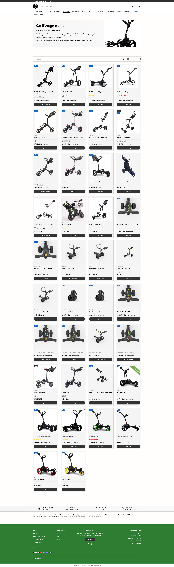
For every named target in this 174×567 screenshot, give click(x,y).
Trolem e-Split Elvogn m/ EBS (125, 181)
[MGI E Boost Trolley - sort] (100, 165)
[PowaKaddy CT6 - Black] (100, 336)
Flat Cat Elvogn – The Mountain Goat (44, 224)
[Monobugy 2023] (73, 209)
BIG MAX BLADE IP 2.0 (68, 92)
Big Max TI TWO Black (95, 224)
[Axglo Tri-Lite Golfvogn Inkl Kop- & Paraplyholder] (45, 76)
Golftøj (84, 11)
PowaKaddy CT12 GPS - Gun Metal (43, 352)
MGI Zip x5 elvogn (94, 436)
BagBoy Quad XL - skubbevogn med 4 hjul (100, 392)
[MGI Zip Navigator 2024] (73, 420)
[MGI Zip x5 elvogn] (100, 420)
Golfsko (91, 11)
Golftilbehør (75, 11)
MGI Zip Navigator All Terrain (42, 436)
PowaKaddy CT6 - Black (95, 352)
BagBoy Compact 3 (39, 137)
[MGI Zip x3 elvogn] (45, 464)
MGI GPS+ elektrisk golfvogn (97, 92)
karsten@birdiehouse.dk (134, 538)
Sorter (34, 59)
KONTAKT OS (90, 539)
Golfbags (48, 11)
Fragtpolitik (36, 545)
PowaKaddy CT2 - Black (95, 311)
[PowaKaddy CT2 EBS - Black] (73, 296)
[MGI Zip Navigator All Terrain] (45, 420)
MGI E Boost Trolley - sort (96, 181)
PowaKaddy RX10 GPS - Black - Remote (127, 224)
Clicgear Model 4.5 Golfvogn (41, 181)
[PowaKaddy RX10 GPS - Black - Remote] (128, 209)
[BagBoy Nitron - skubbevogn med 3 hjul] (73, 121)
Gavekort (58, 539)
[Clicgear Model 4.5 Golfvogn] (45, 165)
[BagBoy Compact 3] (45, 121)
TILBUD (135, 11)
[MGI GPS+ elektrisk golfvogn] (100, 76)
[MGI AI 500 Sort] (128, 377)
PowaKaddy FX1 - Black (68, 268)
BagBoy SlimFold (66, 392)
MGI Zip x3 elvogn (39, 479)
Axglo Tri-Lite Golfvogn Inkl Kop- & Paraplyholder (43, 92)
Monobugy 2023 (66, 224)
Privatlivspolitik (37, 542)
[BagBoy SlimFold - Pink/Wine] (73, 165)
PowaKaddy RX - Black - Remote (43, 268)
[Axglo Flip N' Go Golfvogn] (128, 121)
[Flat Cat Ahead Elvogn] (128, 76)
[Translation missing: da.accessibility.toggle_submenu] (43, 11)
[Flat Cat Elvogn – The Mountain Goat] (45, 209)
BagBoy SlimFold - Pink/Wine (70, 181)
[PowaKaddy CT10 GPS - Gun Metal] (128, 336)
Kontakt (35, 533)
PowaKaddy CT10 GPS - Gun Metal (126, 352)
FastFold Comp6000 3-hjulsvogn (98, 137)
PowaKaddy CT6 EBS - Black (42, 311)
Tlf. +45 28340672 (136, 540)
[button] (140, 6)
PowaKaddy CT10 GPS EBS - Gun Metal (72, 352)
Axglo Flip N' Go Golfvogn (124, 137)
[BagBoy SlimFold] (73, 377)
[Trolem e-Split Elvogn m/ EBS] (128, 165)
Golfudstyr (39, 11)
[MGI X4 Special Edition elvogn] (128, 420)
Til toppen (87, 522)
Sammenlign (121, 59)
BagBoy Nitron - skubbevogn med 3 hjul (72, 137)
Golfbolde (57, 11)
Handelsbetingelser (38, 539)
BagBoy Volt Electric (39, 392)
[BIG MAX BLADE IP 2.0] (73, 76)
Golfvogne (66, 11)
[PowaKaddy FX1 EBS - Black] (100, 252)
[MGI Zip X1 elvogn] (73, 464)
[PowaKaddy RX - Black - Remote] (45, 252)
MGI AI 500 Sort (121, 392)
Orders (58, 533)
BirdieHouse (38, 558)
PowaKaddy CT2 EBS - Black (69, 311)
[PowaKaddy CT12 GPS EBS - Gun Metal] (128, 296)
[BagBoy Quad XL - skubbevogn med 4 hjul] (100, 377)
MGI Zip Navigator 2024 (68, 436)
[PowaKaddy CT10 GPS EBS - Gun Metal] (73, 336)
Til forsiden (35, 14)
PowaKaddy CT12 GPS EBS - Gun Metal (127, 311)
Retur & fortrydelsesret (39, 536)
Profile (58, 536)
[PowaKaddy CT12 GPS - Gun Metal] (45, 336)
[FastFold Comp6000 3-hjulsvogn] (100, 121)
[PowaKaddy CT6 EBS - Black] (45, 296)
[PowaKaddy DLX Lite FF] (128, 252)
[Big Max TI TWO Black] (100, 209)
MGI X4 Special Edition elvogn (125, 436)
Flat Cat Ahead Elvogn (123, 92)
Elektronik (111, 11)
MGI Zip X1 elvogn (67, 479)
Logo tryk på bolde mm (123, 11)
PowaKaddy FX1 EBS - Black (97, 268)
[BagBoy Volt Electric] (45, 377)
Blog (34, 548)
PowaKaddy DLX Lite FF (123, 268)
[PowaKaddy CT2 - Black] (100, 296)
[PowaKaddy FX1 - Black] (73, 252)
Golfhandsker (101, 11)
